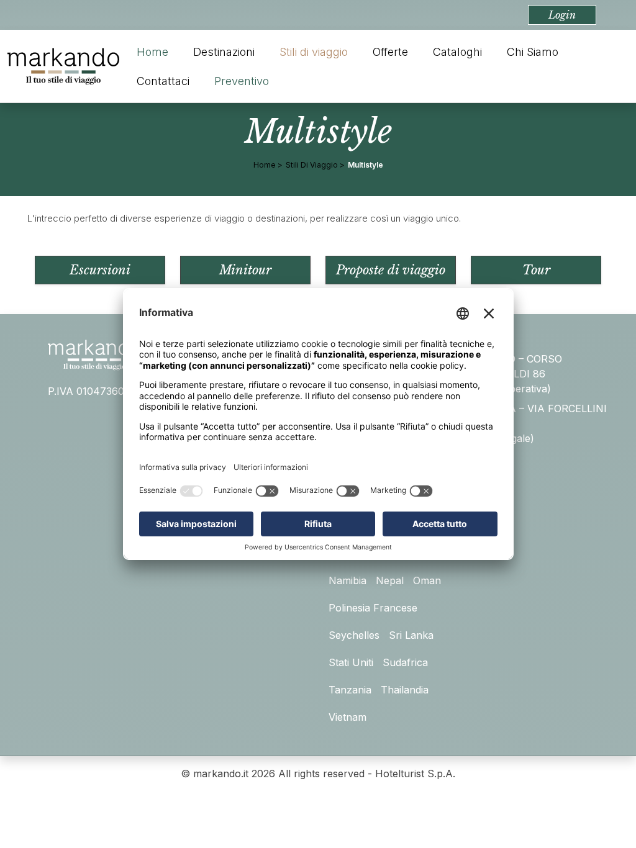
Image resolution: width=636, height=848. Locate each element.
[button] (562, 15)
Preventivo (241, 81)
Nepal (390, 580)
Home (152, 51)
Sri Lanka (411, 635)
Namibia (347, 580)
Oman (427, 580)
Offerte (390, 51)
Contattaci (163, 81)
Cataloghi (457, 51)
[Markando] (63, 66)
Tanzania (350, 689)
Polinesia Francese (373, 608)
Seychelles (354, 635)
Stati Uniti (351, 662)
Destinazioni (224, 51)
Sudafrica (405, 662)
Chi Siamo (532, 51)
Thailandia (405, 689)
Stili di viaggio (313, 51)
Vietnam (347, 717)
